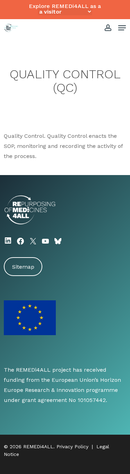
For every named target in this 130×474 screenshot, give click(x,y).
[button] (122, 27)
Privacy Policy (72, 446)
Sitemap (23, 266)
